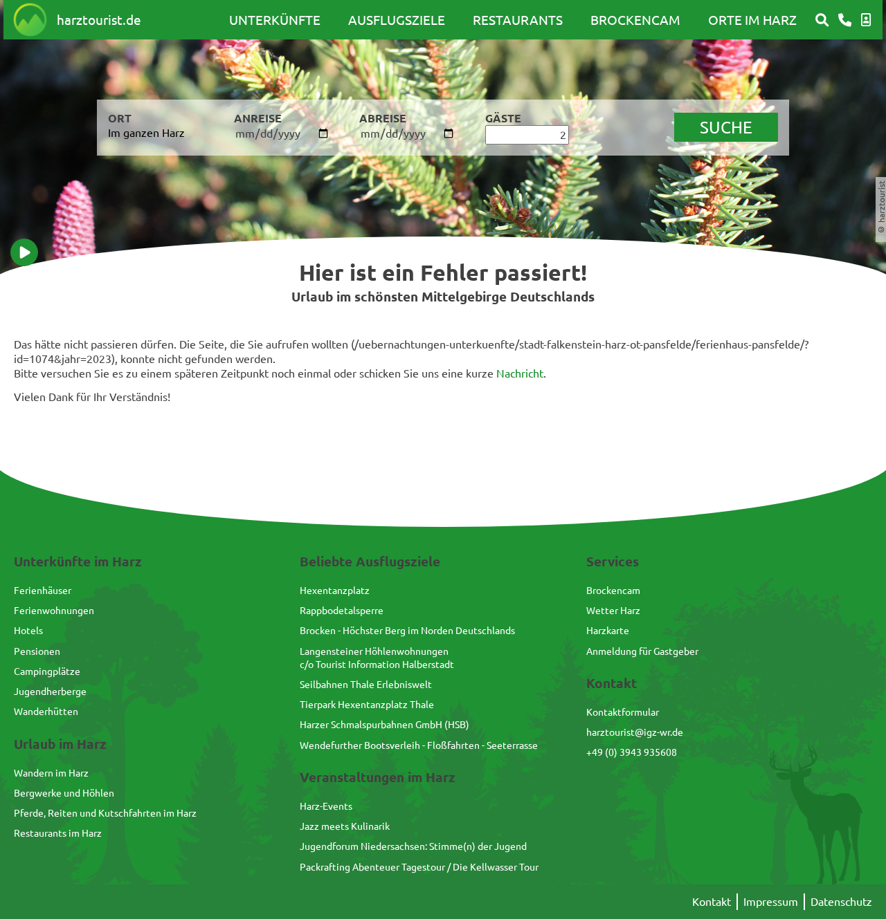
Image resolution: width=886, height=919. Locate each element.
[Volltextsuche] (822, 20)
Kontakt (711, 901)
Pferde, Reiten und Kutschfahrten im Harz (105, 812)
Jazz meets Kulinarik (345, 825)
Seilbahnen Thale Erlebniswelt (366, 684)
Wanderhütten (46, 711)
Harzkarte (607, 630)
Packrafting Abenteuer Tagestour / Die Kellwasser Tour (419, 866)
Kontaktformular (622, 711)
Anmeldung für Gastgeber (642, 650)
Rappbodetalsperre (341, 610)
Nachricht (519, 373)
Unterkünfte (274, 19)
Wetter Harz (613, 610)
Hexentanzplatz (335, 590)
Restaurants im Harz (58, 832)
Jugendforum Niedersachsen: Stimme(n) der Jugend (413, 845)
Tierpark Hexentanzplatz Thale (367, 704)
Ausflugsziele (396, 19)
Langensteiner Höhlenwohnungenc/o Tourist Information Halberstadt (377, 657)
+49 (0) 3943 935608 (631, 751)
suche (726, 127)
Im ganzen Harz (146, 132)
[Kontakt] (844, 20)
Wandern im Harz (51, 772)
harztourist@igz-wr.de (634, 731)
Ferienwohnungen (54, 610)
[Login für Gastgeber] (866, 20)
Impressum (770, 901)
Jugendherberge (50, 691)
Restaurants (518, 19)
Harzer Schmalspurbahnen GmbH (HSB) (384, 724)
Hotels (28, 630)
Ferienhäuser (42, 590)
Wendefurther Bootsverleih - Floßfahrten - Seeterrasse (419, 745)
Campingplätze (47, 671)
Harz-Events (326, 805)
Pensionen (37, 650)
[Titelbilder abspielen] (24, 252)
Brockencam (635, 19)
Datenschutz (841, 901)
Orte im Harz (752, 19)
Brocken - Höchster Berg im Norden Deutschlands (407, 630)
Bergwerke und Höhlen (64, 792)
